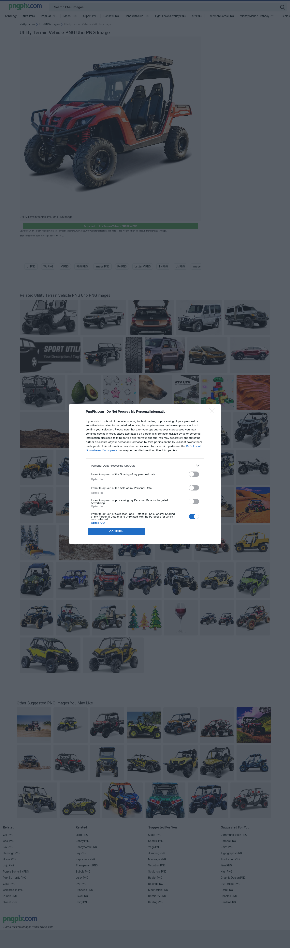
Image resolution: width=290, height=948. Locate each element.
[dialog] (145, 474)
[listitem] (145, 465)
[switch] (194, 474)
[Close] (213, 412)
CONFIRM (116, 531)
